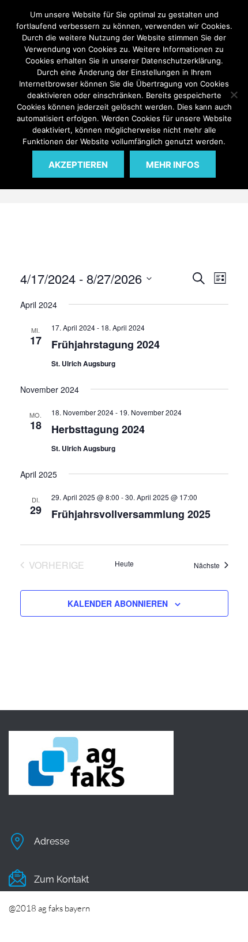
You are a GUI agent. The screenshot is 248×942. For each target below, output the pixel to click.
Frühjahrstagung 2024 (105, 344)
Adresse (51, 841)
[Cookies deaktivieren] (233, 94)
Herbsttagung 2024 (98, 429)
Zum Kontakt (61, 879)
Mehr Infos (173, 164)
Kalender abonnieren (117, 603)
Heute (124, 563)
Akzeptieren (78, 164)
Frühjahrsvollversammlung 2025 (131, 513)
